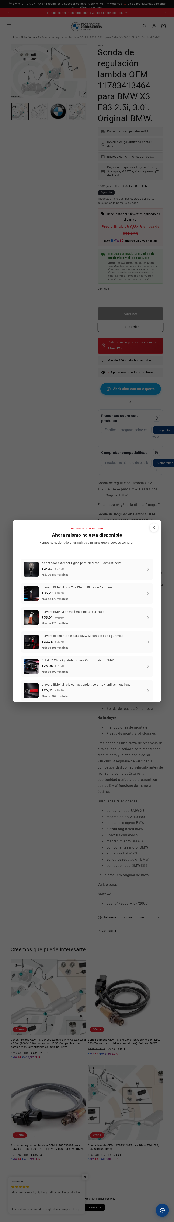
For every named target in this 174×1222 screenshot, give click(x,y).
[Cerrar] (154, 527)
